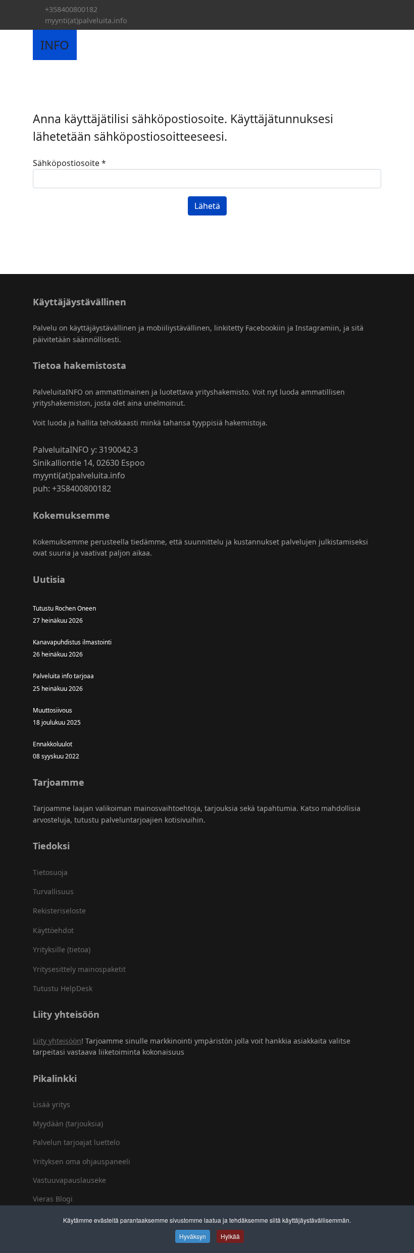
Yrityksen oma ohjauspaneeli (81, 1161)
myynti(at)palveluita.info (86, 20)
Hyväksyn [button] (192, 1236)
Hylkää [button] (230, 1236)
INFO (54, 45)
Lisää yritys (51, 1104)
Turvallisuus (53, 891)
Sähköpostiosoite (69, 163)
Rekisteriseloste (59, 910)
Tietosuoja (50, 872)
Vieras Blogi (53, 1199)
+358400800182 (71, 9)
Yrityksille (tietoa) (61, 949)
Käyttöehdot (53, 930)
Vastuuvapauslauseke (69, 1180)
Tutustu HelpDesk (62, 988)
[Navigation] (88, 45)
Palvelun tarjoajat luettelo (76, 1142)
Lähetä (207, 205)
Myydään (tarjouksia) (68, 1123)
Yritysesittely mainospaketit (79, 969)
